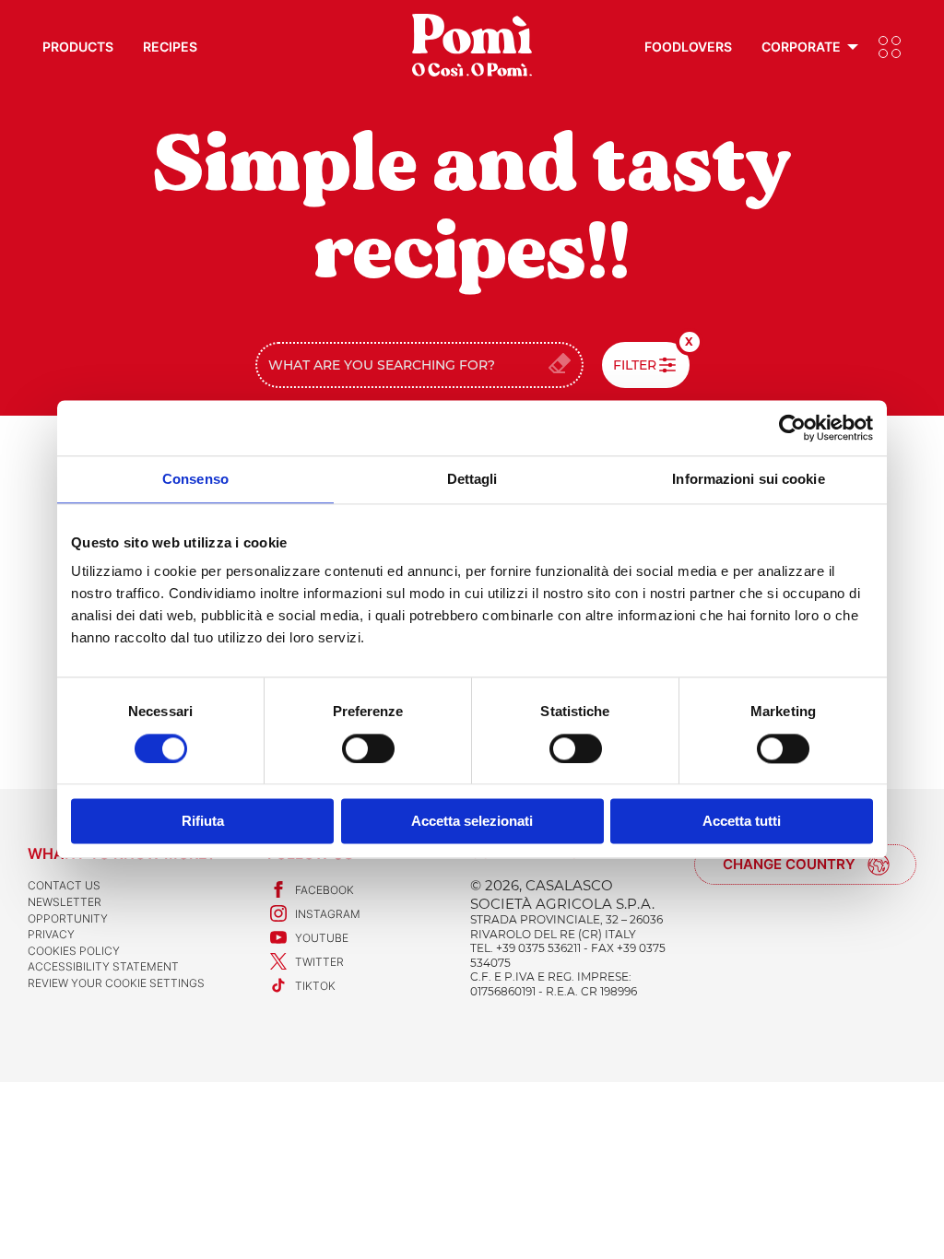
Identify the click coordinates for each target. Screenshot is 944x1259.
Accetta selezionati (472, 822)
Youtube (321, 938)
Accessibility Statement (103, 966)
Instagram (327, 914)
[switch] (368, 748)
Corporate (801, 46)
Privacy (51, 934)
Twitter (319, 962)
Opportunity (68, 918)
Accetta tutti (741, 822)
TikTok (315, 986)
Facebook (324, 890)
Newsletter (64, 902)
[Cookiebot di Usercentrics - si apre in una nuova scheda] (792, 427)
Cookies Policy (74, 951)
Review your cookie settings (116, 983)
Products (77, 46)
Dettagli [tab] (472, 479)
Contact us (64, 885)
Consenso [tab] (195, 479)
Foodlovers (688, 46)
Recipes (170, 46)
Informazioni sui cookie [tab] (748, 479)
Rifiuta (203, 822)
